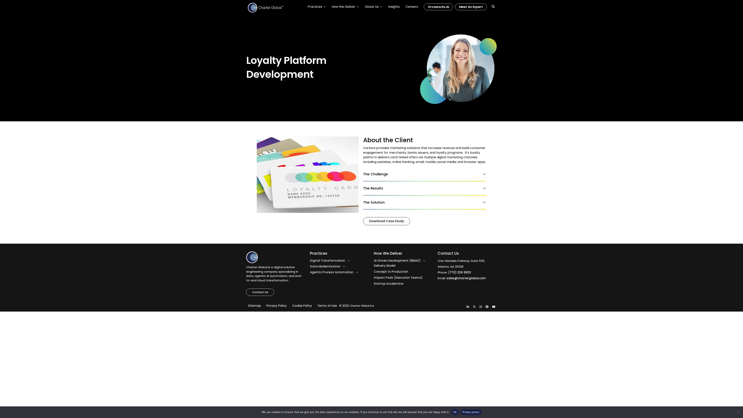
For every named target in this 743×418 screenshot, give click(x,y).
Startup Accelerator (389, 283)
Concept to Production (391, 271)
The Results (373, 188)
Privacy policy (470, 412)
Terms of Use (327, 305)
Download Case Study (386, 221)
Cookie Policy (302, 305)
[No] (738, 412)
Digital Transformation (327, 260)
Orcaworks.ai (438, 7)
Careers (412, 6)
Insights (394, 6)
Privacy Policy (276, 305)
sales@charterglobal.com (466, 278)
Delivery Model (384, 265)
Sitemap (254, 305)
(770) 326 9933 (459, 272)
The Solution (374, 202)
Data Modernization (325, 266)
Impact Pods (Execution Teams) (398, 277)
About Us (372, 6)
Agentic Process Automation (331, 272)
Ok (455, 412)
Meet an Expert (471, 7)
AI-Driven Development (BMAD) (397, 260)
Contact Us (260, 292)
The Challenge (375, 174)
